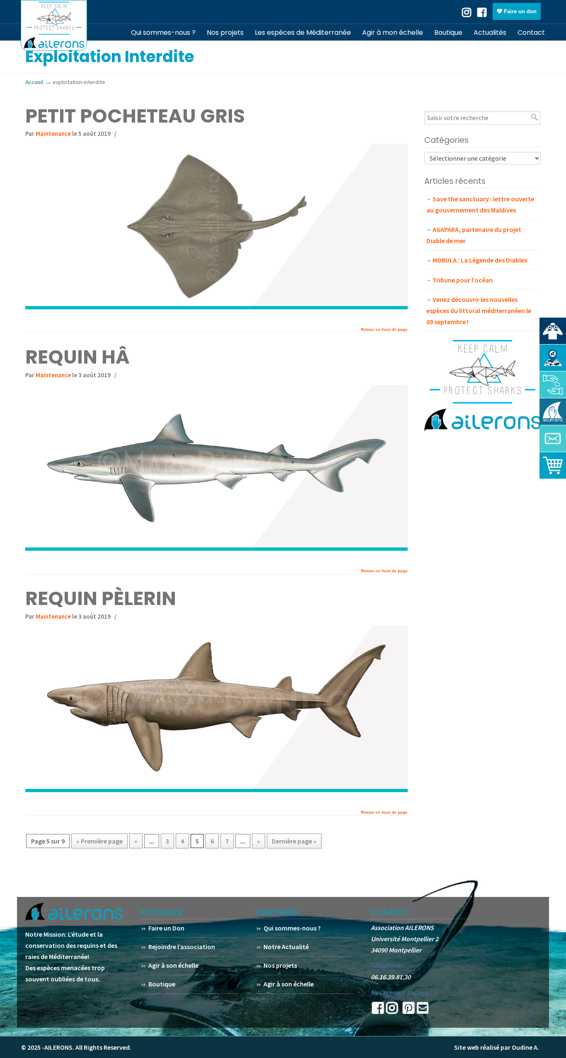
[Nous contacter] (552, 438)
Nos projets (280, 965)
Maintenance (53, 133)
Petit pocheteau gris (135, 116)
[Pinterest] (408, 1010)
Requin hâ (77, 357)
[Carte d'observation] (552, 358)
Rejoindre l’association (181, 946)
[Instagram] (392, 1010)
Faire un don (519, 11)
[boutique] (552, 465)
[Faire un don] (552, 384)
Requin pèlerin (100, 598)
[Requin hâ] (216, 548)
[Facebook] (481, 11)
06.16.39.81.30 (391, 977)
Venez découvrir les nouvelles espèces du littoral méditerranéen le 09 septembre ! (478, 310)
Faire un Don (166, 928)
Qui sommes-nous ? (292, 928)
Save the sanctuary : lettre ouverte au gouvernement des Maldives (480, 204)
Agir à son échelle (173, 965)
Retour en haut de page (384, 330)
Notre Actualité (286, 946)
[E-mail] (422, 1010)
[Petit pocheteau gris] (216, 307)
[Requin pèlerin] (216, 790)
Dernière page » (294, 841)
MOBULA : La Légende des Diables (480, 260)
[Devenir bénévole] (552, 411)
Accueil (34, 82)
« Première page (99, 841)
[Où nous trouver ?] (552, 331)
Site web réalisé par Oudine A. (496, 1047)
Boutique (161, 984)
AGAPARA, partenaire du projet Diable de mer (473, 235)
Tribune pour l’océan (463, 280)
